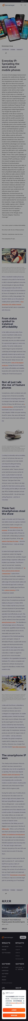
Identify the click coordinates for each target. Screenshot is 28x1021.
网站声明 (19, 1003)
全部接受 (14, 1010)
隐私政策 (13, 1003)
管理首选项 (14, 1015)
